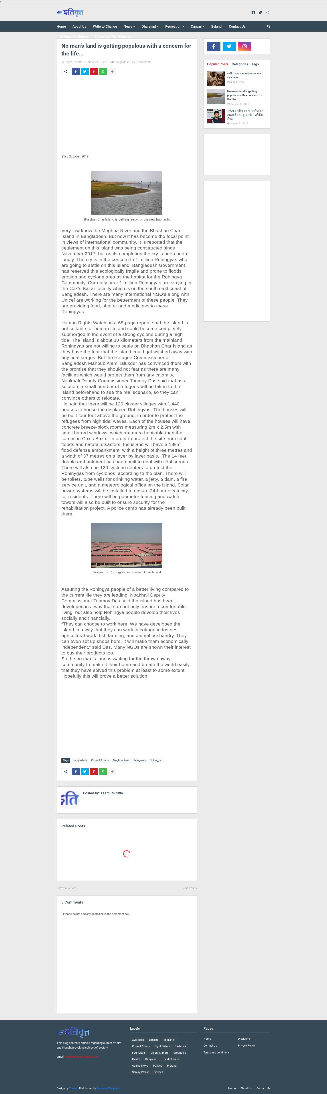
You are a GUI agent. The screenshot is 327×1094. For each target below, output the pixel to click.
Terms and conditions (217, 1052)
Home (207, 1038)
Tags (255, 64)
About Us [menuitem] (79, 27)
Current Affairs (100, 760)
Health (136, 1059)
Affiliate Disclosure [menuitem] (74, 37)
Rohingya (155, 760)
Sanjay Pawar (140, 1072)
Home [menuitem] (61, 27)
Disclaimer (244, 1038)
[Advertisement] (126, 117)
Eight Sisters (162, 1046)
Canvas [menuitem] (196, 27)
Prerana (172, 1065)
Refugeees (139, 760)
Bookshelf (169, 1039)
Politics (157, 1065)
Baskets (153, 1039)
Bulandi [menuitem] (216, 27)
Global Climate (159, 1052)
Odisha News (140, 1065)
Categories (240, 64)
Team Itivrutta (73, 62)
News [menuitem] (128, 27)
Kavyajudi (151, 1059)
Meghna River (121, 760)
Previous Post (67, 888)
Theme (73, 1088)
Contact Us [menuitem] (237, 27)
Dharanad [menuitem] (149, 27)
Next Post (188, 888)
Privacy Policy (246, 1045)
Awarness (138, 1039)
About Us (246, 1088)
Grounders (180, 1052)
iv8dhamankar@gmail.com (82, 1056)
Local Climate (170, 1059)
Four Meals (138, 1052)
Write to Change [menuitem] (105, 27)
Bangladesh (122, 62)
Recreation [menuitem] (173, 27)
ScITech (158, 1072)
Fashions (180, 1046)
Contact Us (210, 1045)
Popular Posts (217, 64)
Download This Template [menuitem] (113, 37)
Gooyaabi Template (108, 1088)
